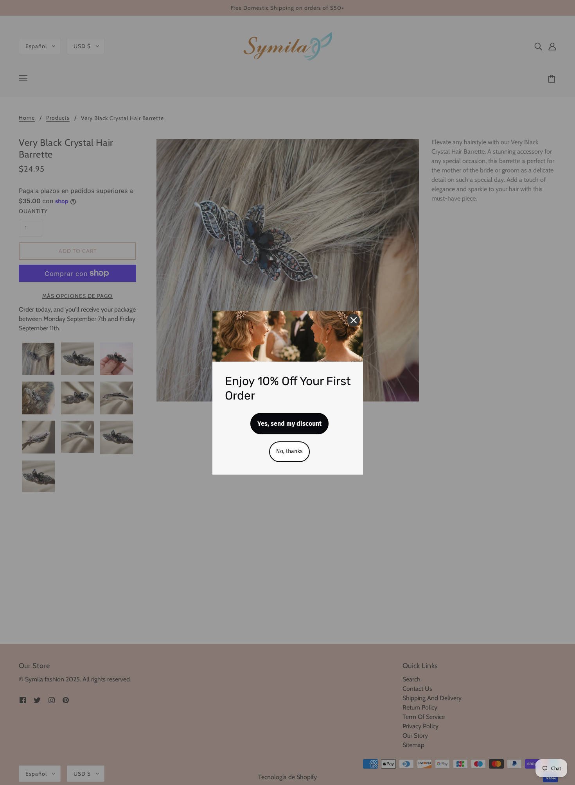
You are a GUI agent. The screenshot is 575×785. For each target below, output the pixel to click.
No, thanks (289, 451)
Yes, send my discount (289, 423)
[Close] (353, 320)
